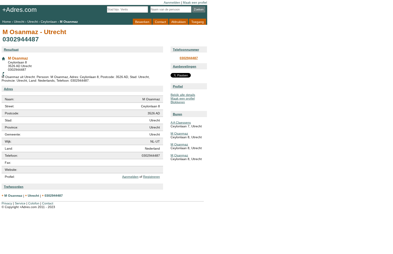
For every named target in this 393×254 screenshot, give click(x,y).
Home (6, 21)
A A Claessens (181, 122)
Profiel (178, 86)
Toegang (197, 21)
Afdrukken (178, 21)
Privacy (7, 203)
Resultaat (11, 49)
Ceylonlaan (49, 21)
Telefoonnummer (186, 49)
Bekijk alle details (183, 95)
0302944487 (189, 58)
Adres (8, 89)
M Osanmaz (179, 133)
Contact (160, 21)
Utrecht (19, 21)
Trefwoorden (13, 187)
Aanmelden (172, 2)
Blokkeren (178, 102)
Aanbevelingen (184, 66)
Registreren (151, 177)
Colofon (33, 203)
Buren (177, 114)
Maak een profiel (195, 2)
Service (20, 203)
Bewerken (142, 21)
